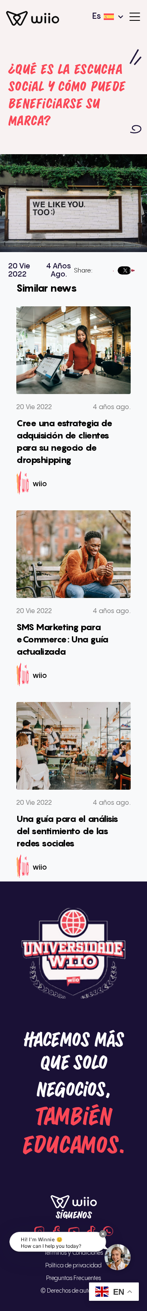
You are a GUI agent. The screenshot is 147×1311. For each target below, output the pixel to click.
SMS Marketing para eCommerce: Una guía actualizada (62, 639)
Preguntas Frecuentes (73, 1278)
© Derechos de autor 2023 (73, 1291)
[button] (103, 1234)
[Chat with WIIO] (118, 1257)
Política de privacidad (73, 1265)
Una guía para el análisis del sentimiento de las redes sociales (67, 830)
